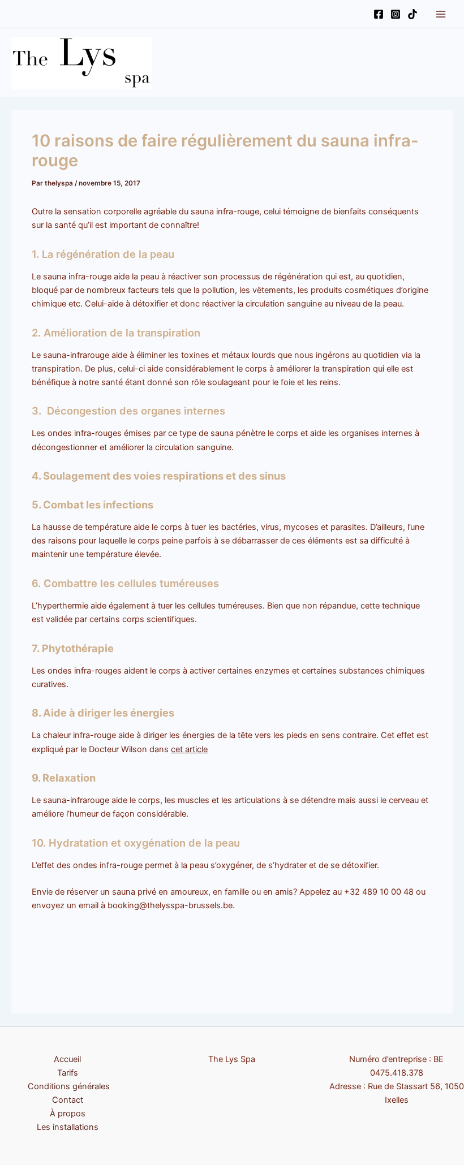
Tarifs (67, 1073)
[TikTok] (412, 14)
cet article (189, 749)
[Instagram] (395, 14)
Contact (67, 1100)
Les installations (67, 1127)
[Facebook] (378, 14)
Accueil (67, 1059)
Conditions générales (67, 1086)
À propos (67, 1113)
